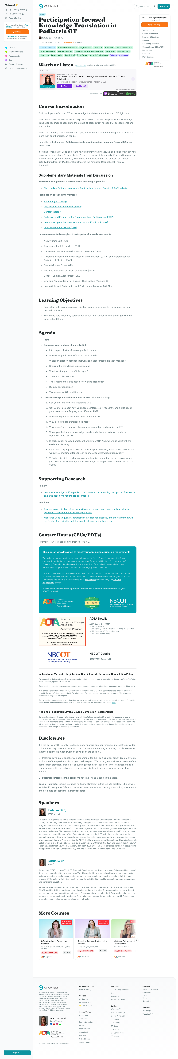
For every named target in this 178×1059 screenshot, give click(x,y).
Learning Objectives (150, 37)
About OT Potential (150, 989)
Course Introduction (150, 34)
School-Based (84, 1039)
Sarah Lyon (56, 860)
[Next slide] (136, 940)
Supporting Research (150, 44)
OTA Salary (115, 1023)
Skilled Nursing (85, 1042)
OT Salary (115, 1019)
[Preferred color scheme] (154, 6)
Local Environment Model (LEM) (60, 227)
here (114, 703)
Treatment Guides (118, 1000)
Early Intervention (86, 1022)
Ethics (81, 1025)
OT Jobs (114, 1026)
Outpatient (83, 1032)
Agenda (145, 40)
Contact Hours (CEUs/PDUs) (153, 47)
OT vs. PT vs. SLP (118, 1016)
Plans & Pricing (85, 989)
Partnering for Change (55, 201)
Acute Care (83, 1015)
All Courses (83, 999)
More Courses (148, 57)
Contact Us (147, 992)
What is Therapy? (118, 1012)
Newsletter (147, 1001)
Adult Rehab (84, 1018)
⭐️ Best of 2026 (85, 1006)
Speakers (146, 54)
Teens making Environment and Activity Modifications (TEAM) (76, 222)
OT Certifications (117, 1033)
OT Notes (115, 1036)
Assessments (116, 996)
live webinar (90, 579)
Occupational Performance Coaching (63, 206)
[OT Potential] (48, 6)
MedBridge (147, 1010)
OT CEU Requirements (120, 989)
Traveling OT (148, 1014)
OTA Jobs (115, 1029)
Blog (112, 993)
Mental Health (84, 1029)
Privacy (145, 995)
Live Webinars (84, 1002)
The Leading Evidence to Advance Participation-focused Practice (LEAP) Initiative (86, 188)
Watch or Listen (148, 30)
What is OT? (116, 1009)
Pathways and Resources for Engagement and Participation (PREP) (79, 217)
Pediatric (82, 1035)
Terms (145, 998)
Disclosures (147, 50)
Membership (81, 65)
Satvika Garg (57, 810)
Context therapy (52, 212)
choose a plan (12, 37)
